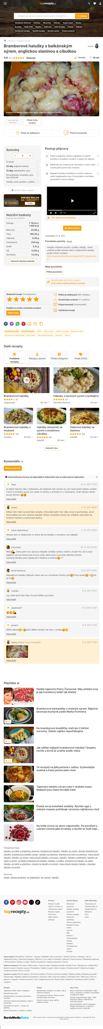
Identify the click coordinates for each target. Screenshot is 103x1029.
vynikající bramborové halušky (32, 861)
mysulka (8, 437)
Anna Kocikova (18, 570)
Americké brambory (26, 959)
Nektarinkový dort (11, 993)
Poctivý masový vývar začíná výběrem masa (48, 1001)
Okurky (79, 23)
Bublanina (69, 979)
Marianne (88, 912)
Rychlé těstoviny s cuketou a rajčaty (18, 1010)
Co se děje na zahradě (52, 959)
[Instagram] (18, 902)
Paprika (38, 27)
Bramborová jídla (23, 41)
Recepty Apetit (54, 912)
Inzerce (69, 930)
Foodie (69, 941)
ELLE (87, 914)
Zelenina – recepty (32, 957)
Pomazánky (19, 957)
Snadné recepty (62, 331)
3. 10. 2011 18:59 (89, 507)
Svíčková (65, 959)
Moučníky (47, 23)
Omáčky (37, 23)
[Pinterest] (12, 902)
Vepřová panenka (54, 962)
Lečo (36, 979)
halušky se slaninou (48, 854)
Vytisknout (29, 324)
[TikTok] (37, 902)
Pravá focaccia (76, 959)
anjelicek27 (16, 608)
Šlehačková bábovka (91, 959)
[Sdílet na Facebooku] (6, 324)
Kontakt (69, 951)
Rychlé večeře (53, 31)
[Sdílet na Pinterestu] (23, 324)
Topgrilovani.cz (90, 909)
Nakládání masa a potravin (52, 957)
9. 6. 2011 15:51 (89, 590)
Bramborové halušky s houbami (17, 429)
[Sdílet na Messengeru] (12, 324)
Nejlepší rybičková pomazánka (26, 977)
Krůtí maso (22, 965)
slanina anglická (18, 877)
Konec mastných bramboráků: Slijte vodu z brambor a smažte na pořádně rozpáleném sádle (84, 993)
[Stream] (31, 902)
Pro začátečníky (27, 331)
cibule (6, 877)
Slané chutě (48, 331)
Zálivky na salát (23, 962)
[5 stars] (36, 299)
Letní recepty (59, 27)
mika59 (40, 440)
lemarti (14, 625)
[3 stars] (23, 299)
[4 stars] (29, 299)
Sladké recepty (47, 968)
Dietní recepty (59, 968)
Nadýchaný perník (46, 979)
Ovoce (27, 971)
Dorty (21, 971)
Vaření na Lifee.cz (55, 906)
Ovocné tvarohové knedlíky (57, 974)
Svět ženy (52, 914)
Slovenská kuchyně (45, 335)
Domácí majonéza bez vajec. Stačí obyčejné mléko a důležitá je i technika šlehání (83, 999)
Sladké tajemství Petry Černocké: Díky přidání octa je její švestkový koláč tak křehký (67, 691)
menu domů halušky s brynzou (44, 857)
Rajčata (79, 27)
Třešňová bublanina (38, 962)
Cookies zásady (73, 914)
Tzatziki (65, 962)
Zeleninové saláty (87, 968)
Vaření (67, 335)
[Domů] (5, 41)
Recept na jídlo (54, 904)
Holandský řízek (73, 977)
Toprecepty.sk (90, 904)
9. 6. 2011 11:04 (89, 642)
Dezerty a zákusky (77, 957)
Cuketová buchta (26, 979)
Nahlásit (70, 943)
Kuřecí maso (68, 23)
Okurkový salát (46, 977)
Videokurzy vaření (55, 909)
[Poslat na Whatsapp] (18, 324)
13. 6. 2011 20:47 (89, 570)
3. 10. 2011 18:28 (89, 530)
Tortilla (66, 957)
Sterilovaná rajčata (38, 974)
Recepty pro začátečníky (14, 335)
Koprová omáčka (59, 977)
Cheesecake (8, 977)
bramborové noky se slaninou (73, 854)
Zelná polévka (10, 962)
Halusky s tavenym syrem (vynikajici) (76, 395)
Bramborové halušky (16, 395)
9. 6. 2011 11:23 (89, 625)
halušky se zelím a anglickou (17, 864)
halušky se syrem (69, 851)
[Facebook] (6, 902)
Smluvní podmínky (74, 922)
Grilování (48, 27)
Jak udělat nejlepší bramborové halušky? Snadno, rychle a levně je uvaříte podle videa (66, 749)
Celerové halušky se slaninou (82, 429)
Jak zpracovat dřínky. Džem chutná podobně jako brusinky (50, 996)
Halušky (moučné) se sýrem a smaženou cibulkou (49, 430)
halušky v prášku (56, 861)
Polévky (57, 23)
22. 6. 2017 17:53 (89, 484)
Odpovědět (11, 499)
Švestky (18, 27)
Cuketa (70, 27)
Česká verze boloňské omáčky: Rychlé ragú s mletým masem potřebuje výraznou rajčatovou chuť (67, 808)
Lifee (87, 917)
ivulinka (14, 591)
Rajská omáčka (75, 974)
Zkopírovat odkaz (41, 324)
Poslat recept (35, 324)
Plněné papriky (23, 974)
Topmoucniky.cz (91, 906)
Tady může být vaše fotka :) (13, 121)
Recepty (12, 41)
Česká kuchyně (68, 31)
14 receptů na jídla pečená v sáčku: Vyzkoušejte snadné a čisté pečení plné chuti (65, 769)
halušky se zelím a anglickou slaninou (21, 851)
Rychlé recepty (39, 31)
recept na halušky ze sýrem (45, 864)
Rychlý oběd (59, 979)
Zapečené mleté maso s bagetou (17, 991)
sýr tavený (46, 877)
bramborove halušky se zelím (79, 861)
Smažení (59, 335)
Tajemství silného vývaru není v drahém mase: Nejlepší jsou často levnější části (64, 788)
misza (90, 46)
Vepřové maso (44, 965)
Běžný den (31, 335)
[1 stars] (9, 299)
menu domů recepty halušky (72, 864)
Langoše (14, 979)
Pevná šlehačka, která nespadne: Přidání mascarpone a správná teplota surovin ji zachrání (83, 1006)
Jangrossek (9, 402)
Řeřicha (38, 959)
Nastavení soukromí (70, 905)
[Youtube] (25, 902)
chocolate (16, 547)
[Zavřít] (96, 477)
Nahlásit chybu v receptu (24, 190)
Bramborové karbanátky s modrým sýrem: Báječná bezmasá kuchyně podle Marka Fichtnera (67, 710)
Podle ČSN (28, 27)
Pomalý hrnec (71, 965)
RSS (68, 933)
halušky (63, 857)
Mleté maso (32, 965)
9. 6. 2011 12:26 (89, 607)
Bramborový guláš (89, 974)
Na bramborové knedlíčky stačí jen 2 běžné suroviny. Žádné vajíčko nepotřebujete (62, 730)
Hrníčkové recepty (22, 31)
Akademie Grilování (23, 23)
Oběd (39, 331)
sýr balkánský (33, 877)
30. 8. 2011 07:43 (89, 547)
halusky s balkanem (77, 857)
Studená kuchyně (10, 971)
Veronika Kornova (61, 402)
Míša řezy (85, 977)
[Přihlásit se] (100, 3)
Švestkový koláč (81, 979)
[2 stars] (16, 299)
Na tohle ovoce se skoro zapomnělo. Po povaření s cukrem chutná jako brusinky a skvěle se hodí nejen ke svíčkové (67, 828)
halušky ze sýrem (20, 857)
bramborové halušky (50, 851)
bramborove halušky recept (25, 854)
